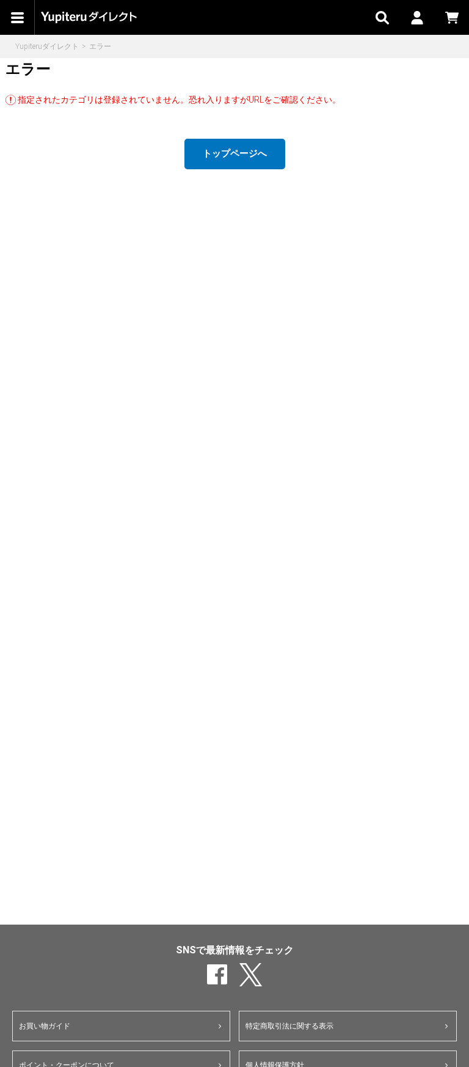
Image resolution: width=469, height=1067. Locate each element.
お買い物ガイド (44, 1026)
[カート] (451, 17)
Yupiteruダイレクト (47, 46)
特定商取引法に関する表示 (289, 1026)
